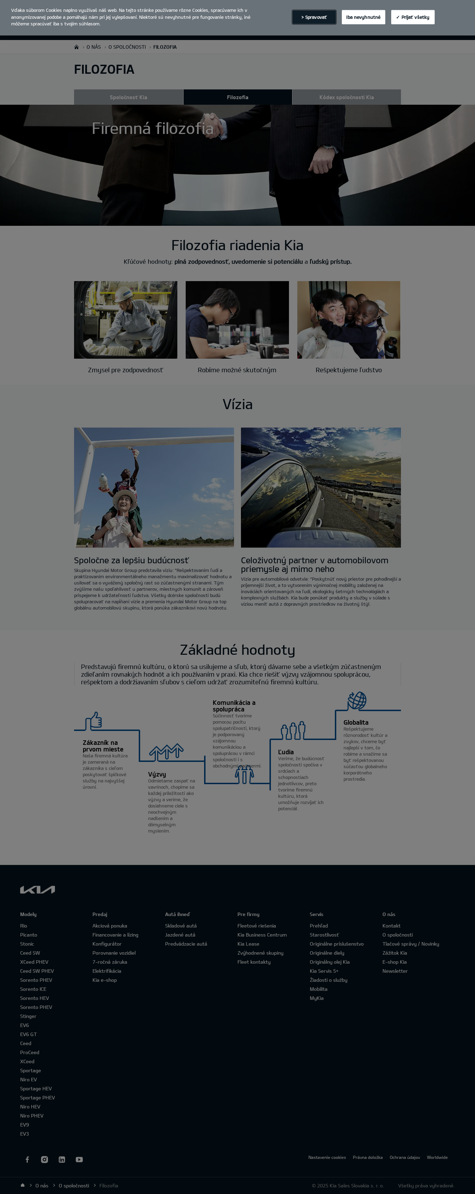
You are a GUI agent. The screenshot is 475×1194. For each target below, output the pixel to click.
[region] (237, 17)
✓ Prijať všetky (412, 16)
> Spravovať (314, 16)
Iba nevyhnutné (363, 16)
